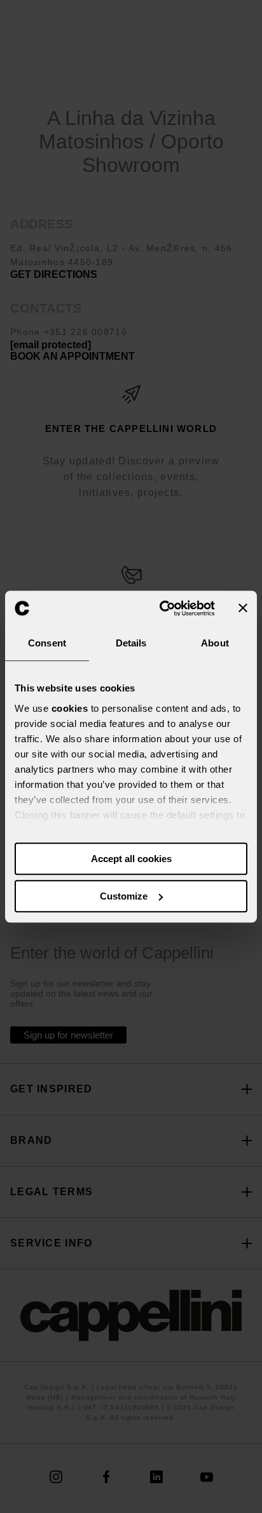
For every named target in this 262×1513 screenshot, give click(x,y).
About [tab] (215, 643)
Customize (124, 896)
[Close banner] (242, 608)
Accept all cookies (131, 858)
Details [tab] (131, 643)
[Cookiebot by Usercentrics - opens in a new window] (162, 608)
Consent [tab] (47, 643)
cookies (70, 708)
